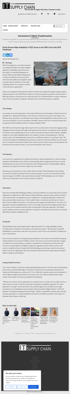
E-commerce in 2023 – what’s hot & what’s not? (16, 318)
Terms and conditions (35, 361)
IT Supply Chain (19, 333)
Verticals (24, 26)
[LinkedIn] (48, 13)
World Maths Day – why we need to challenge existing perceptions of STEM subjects (44, 320)
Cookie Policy (35, 359)
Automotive (35, 368)
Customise (11, 387)
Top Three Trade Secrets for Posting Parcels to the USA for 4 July (7, 320)
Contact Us (62, 14)
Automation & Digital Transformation (45, 333)
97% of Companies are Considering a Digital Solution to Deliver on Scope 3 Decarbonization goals (34, 322)
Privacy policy (35, 357)
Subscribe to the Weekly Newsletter (28, 14)
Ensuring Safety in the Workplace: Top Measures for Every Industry (54, 319)
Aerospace (35, 366)
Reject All (22, 387)
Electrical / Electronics (35, 370)
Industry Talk (35, 26)
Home (5, 26)
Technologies (13, 26)
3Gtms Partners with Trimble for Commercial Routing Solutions (25, 319)
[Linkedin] (7, 55)
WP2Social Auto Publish (32, 391)
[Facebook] (55, 13)
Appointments (35, 362)
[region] (22, 380)
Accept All (33, 387)
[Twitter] (42, 13)
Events (5, 30)
